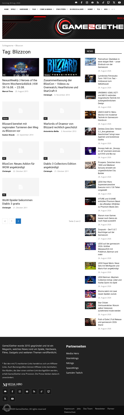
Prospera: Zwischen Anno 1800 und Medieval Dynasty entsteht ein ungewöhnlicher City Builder (109, 167)
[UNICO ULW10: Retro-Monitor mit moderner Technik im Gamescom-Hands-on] (90, 115)
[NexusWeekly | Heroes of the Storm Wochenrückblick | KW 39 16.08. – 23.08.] (20, 67)
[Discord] (76, 2)
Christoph (48, 95)
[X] (114, 2)
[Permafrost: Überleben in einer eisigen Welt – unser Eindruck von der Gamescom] (90, 62)
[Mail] (92, 2)
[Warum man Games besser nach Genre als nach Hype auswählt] (90, 218)
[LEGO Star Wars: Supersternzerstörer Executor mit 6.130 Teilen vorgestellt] (90, 184)
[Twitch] (108, 2)
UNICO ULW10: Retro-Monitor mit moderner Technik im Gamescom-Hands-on (108, 116)
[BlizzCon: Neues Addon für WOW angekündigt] (20, 150)
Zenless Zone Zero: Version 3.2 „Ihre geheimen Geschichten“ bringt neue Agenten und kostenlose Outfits (109, 134)
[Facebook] (81, 2)
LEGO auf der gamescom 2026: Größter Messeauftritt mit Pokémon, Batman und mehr (109, 249)
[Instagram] (87, 2)
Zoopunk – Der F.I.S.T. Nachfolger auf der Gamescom (107, 232)
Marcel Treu (7, 91)
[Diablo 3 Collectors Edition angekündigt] (62, 150)
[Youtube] (119, 2)
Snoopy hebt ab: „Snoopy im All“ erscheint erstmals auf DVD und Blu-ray (109, 151)
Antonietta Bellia (51, 131)
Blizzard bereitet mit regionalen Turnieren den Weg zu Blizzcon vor (20, 127)
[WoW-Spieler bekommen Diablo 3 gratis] (20, 187)
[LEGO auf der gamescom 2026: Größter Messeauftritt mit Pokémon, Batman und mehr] (90, 246)
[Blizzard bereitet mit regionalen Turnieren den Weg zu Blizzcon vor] (20, 110)
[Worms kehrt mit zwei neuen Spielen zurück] (90, 294)
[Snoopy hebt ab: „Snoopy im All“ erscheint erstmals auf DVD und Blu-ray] (90, 151)
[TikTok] (103, 2)
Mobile (47, 75)
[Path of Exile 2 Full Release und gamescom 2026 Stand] (90, 322)
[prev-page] (5, 221)
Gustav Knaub (8, 135)
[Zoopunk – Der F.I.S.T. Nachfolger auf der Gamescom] (90, 232)
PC (4, 75)
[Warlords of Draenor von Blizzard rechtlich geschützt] (62, 110)
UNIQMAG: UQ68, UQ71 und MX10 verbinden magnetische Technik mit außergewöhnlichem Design (109, 98)
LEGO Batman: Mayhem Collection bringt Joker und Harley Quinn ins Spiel (110, 280)
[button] (7, 408)
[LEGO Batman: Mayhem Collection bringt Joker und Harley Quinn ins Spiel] (90, 280)
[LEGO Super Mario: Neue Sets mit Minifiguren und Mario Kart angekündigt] (90, 266)
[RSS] (98, 2)
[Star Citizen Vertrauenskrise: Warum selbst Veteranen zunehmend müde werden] (90, 305)
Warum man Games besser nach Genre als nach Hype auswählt (107, 218)
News (5, 118)
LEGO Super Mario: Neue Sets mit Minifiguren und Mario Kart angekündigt (108, 266)
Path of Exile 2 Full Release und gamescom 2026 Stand (109, 322)
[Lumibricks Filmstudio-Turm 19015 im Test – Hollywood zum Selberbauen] (90, 78)
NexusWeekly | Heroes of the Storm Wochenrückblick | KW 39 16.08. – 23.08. (20, 84)
